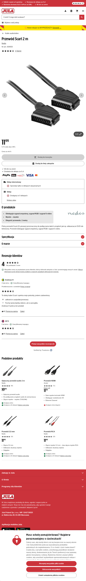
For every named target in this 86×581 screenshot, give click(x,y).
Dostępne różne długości (53, 405)
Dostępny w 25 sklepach (58, 456)
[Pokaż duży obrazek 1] (43, 95)
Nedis (4, 43)
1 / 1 (76, 134)
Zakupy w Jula (8, 473)
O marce (6, 243)
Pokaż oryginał (25, 286)
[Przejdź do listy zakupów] (71, 10)
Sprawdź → (57, 28)
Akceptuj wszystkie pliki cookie (51, 563)
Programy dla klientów (12, 486)
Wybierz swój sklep (12, 23)
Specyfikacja (8, 237)
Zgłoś (22, 311)
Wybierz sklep (11, 200)
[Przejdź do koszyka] (77, 10)
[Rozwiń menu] (83, 10)
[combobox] (43, 17)
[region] (43, 555)
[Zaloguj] (65, 10)
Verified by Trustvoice (42, 350)
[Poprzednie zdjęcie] (4, 95)
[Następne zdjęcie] (81, 95)
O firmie (5, 480)
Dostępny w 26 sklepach (16, 405)
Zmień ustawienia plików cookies (51, 575)
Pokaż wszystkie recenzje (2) (43, 344)
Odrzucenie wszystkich (51, 569)
